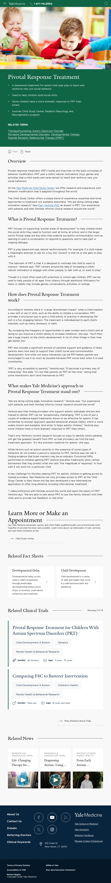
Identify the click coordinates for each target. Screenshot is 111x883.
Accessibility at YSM (16, 870)
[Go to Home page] (17, 4)
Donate (12, 828)
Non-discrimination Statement (60, 870)
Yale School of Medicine (86, 824)
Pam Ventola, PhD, (49, 205)
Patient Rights (14, 875)
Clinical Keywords (18, 842)
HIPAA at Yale (52, 865)
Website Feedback (84, 835)
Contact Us (14, 821)
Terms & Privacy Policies (18, 865)
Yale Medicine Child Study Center (35, 188)
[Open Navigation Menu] (4, 3)
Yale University (82, 830)
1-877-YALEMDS (43, 4)
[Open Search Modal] (106, 3)
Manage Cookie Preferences (89, 841)
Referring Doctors (19, 835)
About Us (13, 814)
